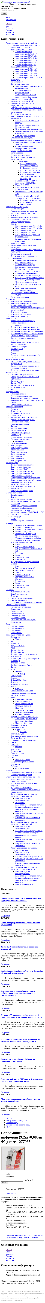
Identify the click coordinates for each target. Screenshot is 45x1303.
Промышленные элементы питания (25, 140)
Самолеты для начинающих (22, 598)
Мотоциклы (20, 581)
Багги (17, 544)
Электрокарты (16, 445)
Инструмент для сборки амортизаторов (27, 334)
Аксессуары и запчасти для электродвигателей (22, 780)
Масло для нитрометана (20, 510)
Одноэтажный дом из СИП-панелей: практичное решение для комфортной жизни (22, 1080)
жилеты (23, 732)
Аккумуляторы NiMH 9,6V (26, 75)
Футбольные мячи (22, 714)
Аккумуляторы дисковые (30, 170)
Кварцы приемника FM (25, 232)
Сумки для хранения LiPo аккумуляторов (21, 152)
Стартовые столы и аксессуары (23, 620)
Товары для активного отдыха (18, 635)
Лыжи (13, 686)
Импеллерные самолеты (20, 592)
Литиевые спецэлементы (30, 200)
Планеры (14, 596)
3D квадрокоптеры (18, 394)
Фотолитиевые (26, 204)
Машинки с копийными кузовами (29, 529)
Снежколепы (16, 751)
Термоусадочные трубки (25, 136)
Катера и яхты (11, 372)
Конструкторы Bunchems (21, 467)
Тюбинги (14, 766)
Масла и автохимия (14, 493)
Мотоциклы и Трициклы (25, 534)
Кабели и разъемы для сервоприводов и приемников (27, 270)
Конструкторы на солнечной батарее (26, 480)
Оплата (9, 30)
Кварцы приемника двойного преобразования (27, 236)
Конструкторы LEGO (19, 469)
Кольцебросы (16, 676)
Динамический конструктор (22, 465)
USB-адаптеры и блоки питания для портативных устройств (25, 46)
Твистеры (14, 755)
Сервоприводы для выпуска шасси (29, 278)
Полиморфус (16, 516)
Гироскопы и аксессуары (21, 220)
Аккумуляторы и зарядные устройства (21, 43)
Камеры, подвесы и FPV (16, 359)
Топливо (9, 770)
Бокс (12, 641)
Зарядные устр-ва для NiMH (22, 101)
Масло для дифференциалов (22, 508)
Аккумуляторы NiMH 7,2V (26, 71)
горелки (18, 325)
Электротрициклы (18, 461)
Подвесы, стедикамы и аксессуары (25, 370)
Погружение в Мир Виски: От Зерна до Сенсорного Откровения (18, 1060)
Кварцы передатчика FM (25, 230)
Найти (4, 13)
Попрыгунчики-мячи (24, 712)
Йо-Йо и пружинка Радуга (21, 665)
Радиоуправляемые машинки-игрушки (26, 525)
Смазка (13, 519)
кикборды (19, 441)
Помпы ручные (17, 349)
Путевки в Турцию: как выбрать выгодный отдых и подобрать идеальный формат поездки (21, 1016)
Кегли (13, 669)
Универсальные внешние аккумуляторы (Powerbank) (26, 96)
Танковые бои (16, 633)
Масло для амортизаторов (21, 499)
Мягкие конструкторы (20, 484)
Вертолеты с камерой (19, 316)
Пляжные (19, 708)
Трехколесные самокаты (20, 439)
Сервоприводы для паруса (26, 282)
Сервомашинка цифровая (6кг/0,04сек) (22, 1237)
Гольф (22, 674)
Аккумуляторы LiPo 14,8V (26, 56)
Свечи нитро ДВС (18, 615)
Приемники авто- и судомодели (24, 256)
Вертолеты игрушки (19, 312)
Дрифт (18, 572)
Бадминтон (15, 637)
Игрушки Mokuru (18, 663)
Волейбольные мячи (23, 702)
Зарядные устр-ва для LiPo (21, 99)
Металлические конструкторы (23, 482)
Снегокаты (15, 749)
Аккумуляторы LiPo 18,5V (26, 58)
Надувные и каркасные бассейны (24, 717)
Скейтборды (16, 435)
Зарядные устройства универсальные (26, 108)
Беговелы (14, 409)
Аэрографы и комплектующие (23, 321)
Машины (9, 523)
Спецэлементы (26, 202)
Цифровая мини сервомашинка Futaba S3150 (24, 1235)
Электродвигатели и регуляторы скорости (23, 777)
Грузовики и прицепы (24, 570)
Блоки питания (17, 82)
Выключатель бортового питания (24, 217)
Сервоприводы (17, 258)
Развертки (15, 351)
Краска (13, 497)
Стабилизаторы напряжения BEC (24, 293)
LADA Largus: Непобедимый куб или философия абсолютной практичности (22, 972)
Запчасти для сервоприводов (27, 267)
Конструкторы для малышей (22, 473)
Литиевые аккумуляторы (30, 172)
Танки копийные (17, 626)
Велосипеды (16, 411)
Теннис (18, 639)
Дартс (13, 648)
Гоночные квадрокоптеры (21, 396)
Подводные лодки (18, 387)
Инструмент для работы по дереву (25, 327)
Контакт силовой (22, 127)
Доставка (9, 28)
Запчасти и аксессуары (20, 422)
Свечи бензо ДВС (18, 613)
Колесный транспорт (14, 407)
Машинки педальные (19, 428)
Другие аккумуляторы (20, 84)
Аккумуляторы (21, 161)
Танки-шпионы (17, 631)
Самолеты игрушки (19, 600)
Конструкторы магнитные (21, 476)
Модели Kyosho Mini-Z (24, 577)
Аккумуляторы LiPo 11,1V (26, 54)
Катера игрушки (17, 381)
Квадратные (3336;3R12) (25, 183)
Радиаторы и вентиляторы (21, 788)
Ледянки (14, 682)
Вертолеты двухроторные (21, 301)
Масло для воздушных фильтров (24, 506)
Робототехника (17, 488)
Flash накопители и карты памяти (24, 211)
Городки (18, 671)
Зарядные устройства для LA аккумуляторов (22, 104)
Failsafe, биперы (17, 209)
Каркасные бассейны (24, 721)
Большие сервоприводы (25, 265)
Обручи (18, 747)
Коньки (14, 678)
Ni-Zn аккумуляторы (28, 168)
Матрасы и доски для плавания (23, 693)
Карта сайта (10, 34)
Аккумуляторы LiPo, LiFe (21, 50)
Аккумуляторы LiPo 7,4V (25, 65)
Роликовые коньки (18, 430)
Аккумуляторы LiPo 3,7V (25, 62)
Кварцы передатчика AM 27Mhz (28, 226)
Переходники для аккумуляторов (28, 129)
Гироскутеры (16, 415)
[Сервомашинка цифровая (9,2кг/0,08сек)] (13, 1170)
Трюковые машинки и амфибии (28, 538)
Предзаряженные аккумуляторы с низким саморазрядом (30, 176)
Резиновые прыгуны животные (23, 740)
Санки (13, 742)
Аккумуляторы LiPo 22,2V (26, 60)
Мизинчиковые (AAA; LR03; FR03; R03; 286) (27, 188)
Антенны (14, 215)
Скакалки (14, 745)
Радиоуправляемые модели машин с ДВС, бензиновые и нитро (25, 541)
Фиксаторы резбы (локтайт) (22, 521)
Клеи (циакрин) (17, 495)
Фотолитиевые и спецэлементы (28, 198)
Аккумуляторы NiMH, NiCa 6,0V (28, 78)
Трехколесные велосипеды (21, 437)
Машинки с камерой (23, 527)
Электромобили (17, 450)
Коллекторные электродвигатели (28, 805)
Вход (8, 17)
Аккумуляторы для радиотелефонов (23, 91)
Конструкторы (12, 463)
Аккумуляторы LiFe (23, 52)
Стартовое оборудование (16, 605)
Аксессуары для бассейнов (26, 719)
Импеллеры (20, 803)
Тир (12, 757)
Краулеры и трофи (22, 575)
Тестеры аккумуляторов (20, 155)
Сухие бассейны (17, 753)
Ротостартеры (16, 611)
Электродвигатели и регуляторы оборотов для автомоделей (24, 823)
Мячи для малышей (23, 706)
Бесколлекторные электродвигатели (22, 799)
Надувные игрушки (19, 725)
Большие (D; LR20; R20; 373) (27, 181)
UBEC (18, 295)
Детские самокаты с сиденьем (23, 420)
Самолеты (10, 590)
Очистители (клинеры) (20, 514)
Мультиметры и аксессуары (22, 138)
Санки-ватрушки (22, 768)
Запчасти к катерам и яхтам (22, 374)
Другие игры (16, 656)
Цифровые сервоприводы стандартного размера (25, 289)
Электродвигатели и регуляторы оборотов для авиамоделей (24, 795)
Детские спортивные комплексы (24, 654)
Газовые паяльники (19, 323)
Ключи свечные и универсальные (24, 336)
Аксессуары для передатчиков (23, 213)
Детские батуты (17, 650)
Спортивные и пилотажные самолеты (26, 603)
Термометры (16, 622)
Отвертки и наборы (19, 346)
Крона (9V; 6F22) (22, 185)
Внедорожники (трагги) (25, 547)
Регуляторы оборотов (24, 884)
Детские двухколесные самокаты (24, 417)
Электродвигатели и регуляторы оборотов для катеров (24, 849)
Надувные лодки (17, 734)
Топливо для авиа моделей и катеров (26, 773)
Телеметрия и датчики (20, 297)
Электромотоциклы (19, 452)
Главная (9, 24)
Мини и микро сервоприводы (27, 275)
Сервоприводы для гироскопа (27, 280)
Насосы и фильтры (18, 738)
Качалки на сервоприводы (26, 273)
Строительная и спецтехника (27, 536)
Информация (11, 1193)
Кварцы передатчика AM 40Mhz (28, 228)
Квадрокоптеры (12, 392)
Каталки (14, 426)
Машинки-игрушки (23, 532)
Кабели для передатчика (20, 222)
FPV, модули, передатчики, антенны (25, 362)
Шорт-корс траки (22, 557)
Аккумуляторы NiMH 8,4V (26, 73)
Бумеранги (15, 643)
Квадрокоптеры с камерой (21, 405)
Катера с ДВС (16, 383)
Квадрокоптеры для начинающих (24, 398)
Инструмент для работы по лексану (25, 329)
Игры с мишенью (22, 760)
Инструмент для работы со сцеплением (27, 331)
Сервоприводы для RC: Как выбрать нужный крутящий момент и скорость (21, 899)
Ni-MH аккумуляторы (29, 166)
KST (7, 1127)
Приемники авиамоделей (21, 254)
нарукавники (20, 729)
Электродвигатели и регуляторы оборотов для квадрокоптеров (24, 868)
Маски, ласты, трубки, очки (22, 691)
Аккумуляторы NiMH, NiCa (22, 67)
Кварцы (14, 224)
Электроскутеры (17, 458)
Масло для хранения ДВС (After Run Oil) (27, 512)
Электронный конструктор (22, 491)
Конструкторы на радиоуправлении (25, 478)
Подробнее (5, 916)
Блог (8, 26)
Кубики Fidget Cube (19, 680)
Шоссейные (20, 559)
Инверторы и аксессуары (21, 114)
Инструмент (11, 319)
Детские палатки (17, 652)
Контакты (10, 32)
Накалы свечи (16, 609)
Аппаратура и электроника (17, 207)
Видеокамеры (16, 364)
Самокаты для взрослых (20, 433)
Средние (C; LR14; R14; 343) (27, 196)
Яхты (13, 390)
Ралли (17, 555)
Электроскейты (17, 456)
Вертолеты (10, 299)
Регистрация (11, 20)
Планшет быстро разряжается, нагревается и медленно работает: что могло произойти (20, 1040)
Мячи (13, 697)
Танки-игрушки (17, 628)
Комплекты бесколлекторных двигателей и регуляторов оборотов (27, 809)
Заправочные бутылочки (21, 607)
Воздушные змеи (17, 646)
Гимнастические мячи (24, 704)
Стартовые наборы (18, 618)
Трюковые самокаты (19, 443)
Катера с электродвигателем (22, 385)
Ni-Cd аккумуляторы (28, 164)
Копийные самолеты (19, 594)
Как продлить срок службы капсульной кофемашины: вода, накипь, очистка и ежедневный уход (18, 993)
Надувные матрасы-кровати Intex (24, 736)
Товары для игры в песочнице (23, 762)
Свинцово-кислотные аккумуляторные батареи (25, 147)
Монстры (19, 553)
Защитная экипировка (20, 424)
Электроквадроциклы (19, 448)
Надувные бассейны (23, 723)
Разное (13, 353)
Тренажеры (15, 764)
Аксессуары (15, 80)
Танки (8, 624)
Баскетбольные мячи (23, 699)
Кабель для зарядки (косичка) (27, 125)
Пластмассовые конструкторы (23, 486)
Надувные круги (17, 727)
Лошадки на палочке (19, 684)
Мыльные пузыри (18, 695)
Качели (13, 667)
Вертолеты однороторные (21, 314)
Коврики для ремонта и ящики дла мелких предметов (25, 343)
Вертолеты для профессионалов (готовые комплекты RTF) (24, 304)
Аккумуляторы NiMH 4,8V (26, 69)
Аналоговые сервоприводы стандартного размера (26, 261)
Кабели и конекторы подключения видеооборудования (25, 367)
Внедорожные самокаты (20, 413)
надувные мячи (26, 710)
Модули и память (18, 243)
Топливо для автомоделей (21, 775)
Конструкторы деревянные (22, 471)
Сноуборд (19, 689)
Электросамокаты (18, 454)
